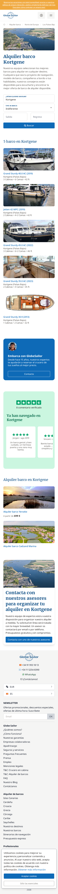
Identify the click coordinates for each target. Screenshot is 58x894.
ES (11, 693)
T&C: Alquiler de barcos (15, 774)
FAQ (5, 778)
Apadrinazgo (10, 745)
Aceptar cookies (29, 876)
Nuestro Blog (10, 782)
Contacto (29, 374)
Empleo (7, 762)
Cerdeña (7, 802)
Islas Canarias (10, 798)
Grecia (6, 810)
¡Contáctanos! (30, 679)
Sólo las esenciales (29, 883)
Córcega (7, 814)
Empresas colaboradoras (16, 741)
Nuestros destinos (13, 826)
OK (51, 716)
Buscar (30, 125)
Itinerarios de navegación (17, 834)
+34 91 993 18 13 (30, 664)
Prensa (7, 758)
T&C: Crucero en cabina (15, 770)
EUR (12, 686)
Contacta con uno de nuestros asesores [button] (29, 639)
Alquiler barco (15, 24)
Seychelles (8, 822)
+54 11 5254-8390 (30, 669)
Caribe (6, 818)
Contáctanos (10, 786)
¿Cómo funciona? (12, 733)
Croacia (7, 806)
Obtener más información (32, 869)
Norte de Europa (32, 24)
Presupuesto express (14, 838)
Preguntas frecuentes (15, 753)
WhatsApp (30, 674)
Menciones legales (13, 766)
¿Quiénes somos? (12, 729)
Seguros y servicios (13, 749)
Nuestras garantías (13, 737)
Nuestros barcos (12, 830)
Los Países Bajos (49, 24)
